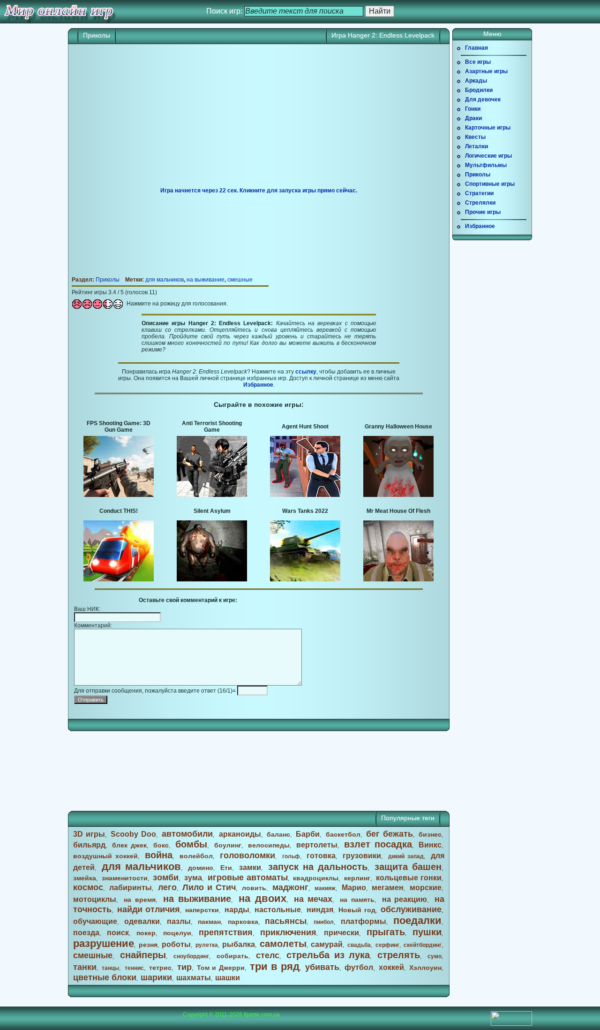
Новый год (356, 910)
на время (140, 899)
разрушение (103, 943)
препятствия (226, 932)
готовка (321, 856)
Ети (226, 867)
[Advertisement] (258, 119)
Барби (308, 834)
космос (88, 887)
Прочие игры (483, 212)
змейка (84, 878)
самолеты (283, 943)
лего (167, 887)
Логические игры (488, 156)
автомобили (187, 834)
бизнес (430, 834)
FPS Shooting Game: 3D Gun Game (118, 426)
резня (148, 944)
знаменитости (125, 878)
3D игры (89, 834)
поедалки (417, 920)
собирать (232, 956)
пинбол (324, 922)
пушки (427, 932)
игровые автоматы (248, 877)
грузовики (362, 856)
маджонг (290, 887)
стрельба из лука (328, 955)
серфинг (387, 945)
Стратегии (479, 193)
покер (146, 933)
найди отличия (148, 909)
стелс (267, 955)
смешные (240, 279)
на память (357, 899)
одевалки (142, 921)
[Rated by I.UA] (511, 1024)
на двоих (262, 898)
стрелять (398, 955)
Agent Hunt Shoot (305, 426)
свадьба (359, 945)
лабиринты (130, 888)
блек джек (129, 845)
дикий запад (406, 856)
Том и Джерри (220, 967)
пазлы (179, 921)
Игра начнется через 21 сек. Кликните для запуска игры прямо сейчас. (258, 190)
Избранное (258, 384)
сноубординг (191, 956)
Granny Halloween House (398, 426)
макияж (325, 888)
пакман (209, 921)
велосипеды (269, 845)
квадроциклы (315, 878)
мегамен (388, 888)
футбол (359, 967)
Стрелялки (480, 202)
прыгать (386, 932)
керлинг (357, 878)
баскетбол (343, 834)
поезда (86, 933)
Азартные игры (486, 71)
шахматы (193, 978)
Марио (354, 888)
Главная (476, 48)
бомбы (191, 844)
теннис (134, 968)
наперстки (202, 910)
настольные (278, 910)
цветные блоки (104, 977)
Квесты (475, 137)
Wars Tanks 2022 (305, 511)
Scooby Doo (133, 834)
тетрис (160, 967)
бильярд (89, 845)
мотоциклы (94, 899)
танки (85, 967)
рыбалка (238, 944)
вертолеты (317, 845)
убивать (322, 967)
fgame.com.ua (262, 1014)
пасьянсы (286, 921)
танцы (110, 968)
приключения (288, 932)
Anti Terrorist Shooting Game (212, 426)
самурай (327, 944)
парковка (243, 921)
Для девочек (483, 99)
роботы (176, 944)
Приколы (96, 35)
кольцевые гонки (409, 878)
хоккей (391, 967)
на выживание (206, 279)
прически (341, 933)
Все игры (478, 62)
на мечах (313, 899)
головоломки (247, 855)
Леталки (476, 146)
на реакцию (405, 899)
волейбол (196, 856)
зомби (166, 877)
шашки (227, 978)
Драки (473, 118)
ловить (254, 888)
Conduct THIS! (118, 511)
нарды (237, 910)
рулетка (206, 945)
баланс (278, 834)
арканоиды (240, 834)
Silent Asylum (212, 511)
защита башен (408, 867)
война (158, 855)
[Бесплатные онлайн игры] (58, 11)
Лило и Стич (209, 887)
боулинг (227, 845)
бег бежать (389, 834)
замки (250, 867)
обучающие (95, 921)
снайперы (143, 955)
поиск (118, 933)
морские (426, 888)
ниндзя (320, 910)
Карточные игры (487, 127)
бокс (161, 845)
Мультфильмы (486, 165)
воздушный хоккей (105, 856)
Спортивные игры (490, 184)
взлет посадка (378, 844)
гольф (291, 856)
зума (193, 878)
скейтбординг (423, 945)
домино (200, 867)
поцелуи (177, 933)
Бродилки (479, 90)
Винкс (430, 845)
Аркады (476, 80)
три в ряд (275, 966)
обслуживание (411, 909)
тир (184, 967)
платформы (363, 921)
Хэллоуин (425, 967)
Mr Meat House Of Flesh (398, 511)
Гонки (472, 109)
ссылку (305, 371)
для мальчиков (164, 279)
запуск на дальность (318, 867)
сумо (435, 956)
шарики (156, 977)
